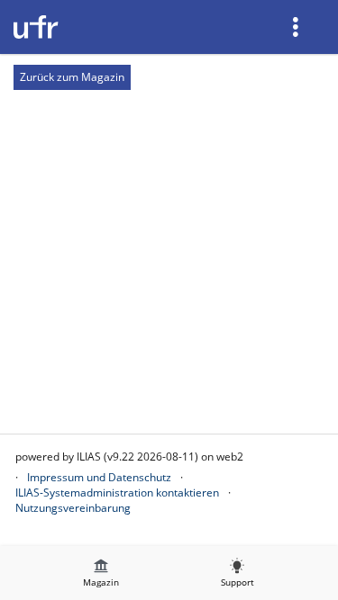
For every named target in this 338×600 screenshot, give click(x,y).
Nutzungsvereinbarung (73, 507)
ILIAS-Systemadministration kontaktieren (117, 492)
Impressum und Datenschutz (99, 477)
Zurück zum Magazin (72, 77)
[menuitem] (297, 27)
